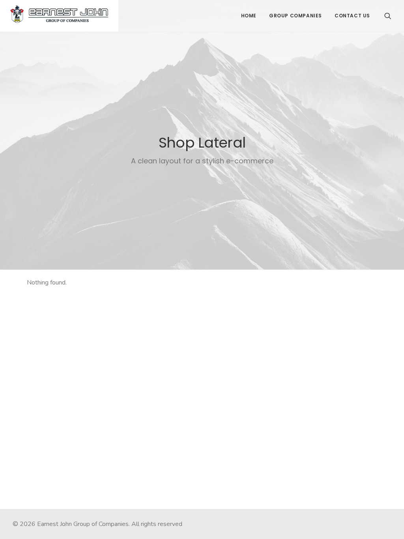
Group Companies (295, 15)
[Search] (387, 16)
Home (248, 15)
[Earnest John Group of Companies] (59, 16)
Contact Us (352, 15)
